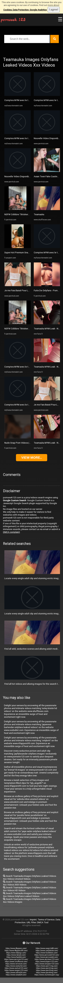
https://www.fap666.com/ (16, 957)
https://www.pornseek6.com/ (46, 957)
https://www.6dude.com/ (16, 955)
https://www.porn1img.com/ (47, 966)
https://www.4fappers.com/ (16, 948)
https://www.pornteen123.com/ (47, 959)
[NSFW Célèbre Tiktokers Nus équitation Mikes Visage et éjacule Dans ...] (17, 209)
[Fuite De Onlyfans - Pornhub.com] (47, 285)
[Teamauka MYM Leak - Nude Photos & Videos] (47, 323)
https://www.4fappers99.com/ (16, 950)
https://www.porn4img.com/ (47, 972)
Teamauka (39, 214)
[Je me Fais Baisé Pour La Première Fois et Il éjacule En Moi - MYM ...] (17, 285)
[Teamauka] (47, 209)
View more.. (31, 457)
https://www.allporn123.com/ (46, 961)
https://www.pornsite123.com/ (16, 959)
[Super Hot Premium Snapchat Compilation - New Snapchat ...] (17, 247)
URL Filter (31, 922)
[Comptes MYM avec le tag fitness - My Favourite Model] (17, 133)
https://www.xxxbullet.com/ (16, 966)
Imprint (33, 919)
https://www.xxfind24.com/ (16, 972)
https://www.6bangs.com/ (16, 953)
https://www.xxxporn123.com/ (16, 970)
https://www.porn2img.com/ (47, 968)
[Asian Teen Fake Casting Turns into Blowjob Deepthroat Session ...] (47, 171)
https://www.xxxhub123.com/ (16, 968)
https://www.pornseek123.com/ (46, 955)
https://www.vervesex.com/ (16, 964)
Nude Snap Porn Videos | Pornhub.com (23, 442)
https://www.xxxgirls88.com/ (47, 948)
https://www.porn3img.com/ (47, 970)
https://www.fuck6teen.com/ (47, 953)
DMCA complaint (11, 532)
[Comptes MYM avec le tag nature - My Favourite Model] (17, 95)
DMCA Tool (42, 922)
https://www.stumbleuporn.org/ (46, 975)
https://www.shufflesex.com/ (16, 961)
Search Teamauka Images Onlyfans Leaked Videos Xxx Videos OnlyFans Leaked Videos (29, 895)
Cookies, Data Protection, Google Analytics (25, 9)
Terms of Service (46, 919)
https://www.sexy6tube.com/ (47, 950)
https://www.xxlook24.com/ (16, 975)
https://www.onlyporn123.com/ (47, 964)
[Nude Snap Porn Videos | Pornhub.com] (17, 437)
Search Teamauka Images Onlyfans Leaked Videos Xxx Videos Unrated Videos (29, 877)
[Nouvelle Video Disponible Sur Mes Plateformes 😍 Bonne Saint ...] (17, 171)
